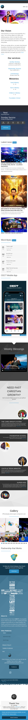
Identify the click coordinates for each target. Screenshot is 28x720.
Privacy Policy (6, 645)
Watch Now (9, 250)
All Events (5, 127)
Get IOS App (23, 335)
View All (14, 142)
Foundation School (14, 98)
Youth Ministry (14, 82)
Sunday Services (15, 62)
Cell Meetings (15, 73)
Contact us (14, 667)
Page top (4, 681)
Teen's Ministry (14, 87)
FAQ (3, 651)
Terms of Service (7, 648)
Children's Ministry (14, 93)
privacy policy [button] (13, 714)
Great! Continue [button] (14, 717)
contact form (17, 706)
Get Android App (7, 636)
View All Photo (9, 529)
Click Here (14, 571)
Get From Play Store (7, 335)
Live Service (8, 633)
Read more (19, 426)
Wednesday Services (14, 68)
